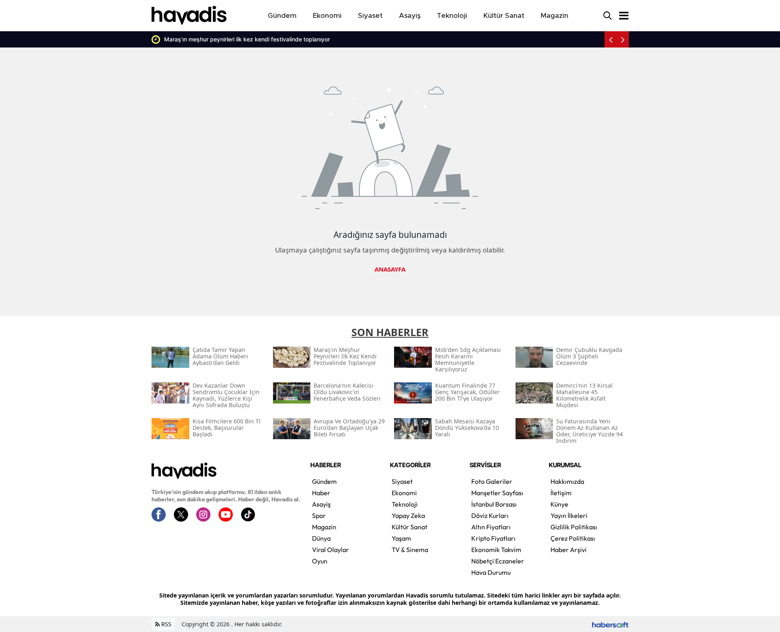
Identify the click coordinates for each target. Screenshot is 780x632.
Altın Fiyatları (491, 527)
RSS (165, 624)
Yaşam (401, 538)
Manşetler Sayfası (497, 493)
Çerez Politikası (572, 538)
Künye (559, 504)
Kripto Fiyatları (493, 538)
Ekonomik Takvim (496, 550)
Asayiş (321, 504)
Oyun (319, 561)
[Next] (623, 39)
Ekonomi (404, 493)
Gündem (324, 481)
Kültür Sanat (409, 527)
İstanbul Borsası (494, 504)
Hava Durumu (491, 572)
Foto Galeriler (491, 481)
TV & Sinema (410, 550)
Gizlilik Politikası (573, 527)
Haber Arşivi (568, 550)
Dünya (321, 538)
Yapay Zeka (408, 515)
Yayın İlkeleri (568, 515)
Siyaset (402, 481)
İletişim (561, 493)
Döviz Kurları (490, 515)
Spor (319, 515)
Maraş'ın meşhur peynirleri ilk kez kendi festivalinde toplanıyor (247, 39)
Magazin (324, 527)
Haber (321, 493)
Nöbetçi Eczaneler (497, 561)
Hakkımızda (567, 481)
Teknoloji (405, 504)
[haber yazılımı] (610, 624)
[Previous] (610, 39)
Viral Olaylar (330, 550)
